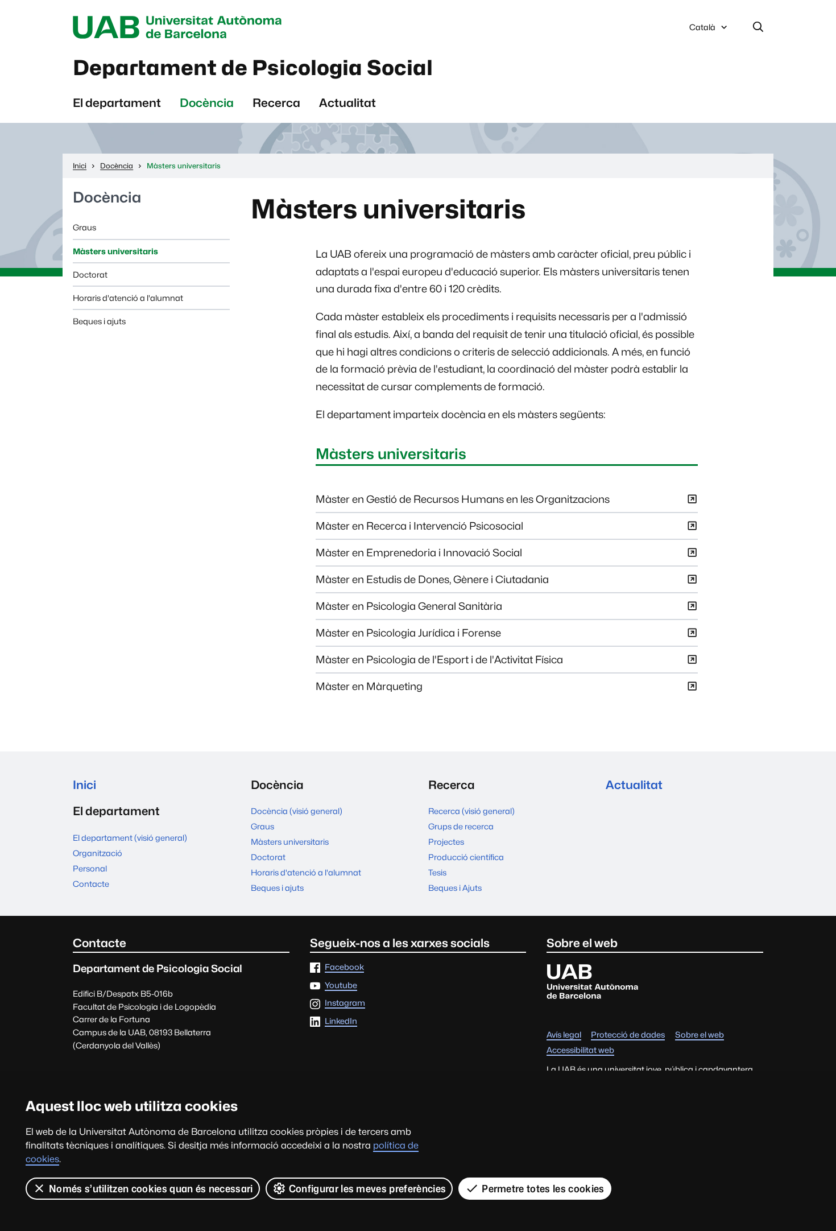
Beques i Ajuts (455, 888)
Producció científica (466, 857)
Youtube (341, 985)
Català (702, 30)
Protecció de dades (628, 1035)
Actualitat (347, 103)
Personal (90, 868)
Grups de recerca (461, 826)
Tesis (437, 872)
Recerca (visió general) (471, 811)
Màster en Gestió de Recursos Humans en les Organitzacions (463, 502)
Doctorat (90, 274)
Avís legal (564, 1035)
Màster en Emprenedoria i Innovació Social (419, 556)
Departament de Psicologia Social (253, 67)
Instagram (345, 1003)
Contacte (91, 884)
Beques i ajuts (99, 321)
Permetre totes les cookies (543, 1189)
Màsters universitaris (115, 251)
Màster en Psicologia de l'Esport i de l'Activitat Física (439, 663)
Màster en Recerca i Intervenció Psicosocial (419, 529)
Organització (97, 853)
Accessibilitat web (580, 1050)
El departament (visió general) (130, 837)
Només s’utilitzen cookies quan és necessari (151, 1189)
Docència (207, 103)
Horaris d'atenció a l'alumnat (128, 298)
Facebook (344, 967)
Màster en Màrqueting (369, 689)
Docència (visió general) (296, 811)
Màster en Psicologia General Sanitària (409, 609)
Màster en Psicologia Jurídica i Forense (408, 636)
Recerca (276, 103)
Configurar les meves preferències (367, 1189)
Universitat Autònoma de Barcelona (180, 27)
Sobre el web (699, 1035)
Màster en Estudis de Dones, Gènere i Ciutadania (432, 582)
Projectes (446, 841)
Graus (84, 227)
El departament (117, 103)
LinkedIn (341, 1021)
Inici (84, 785)
